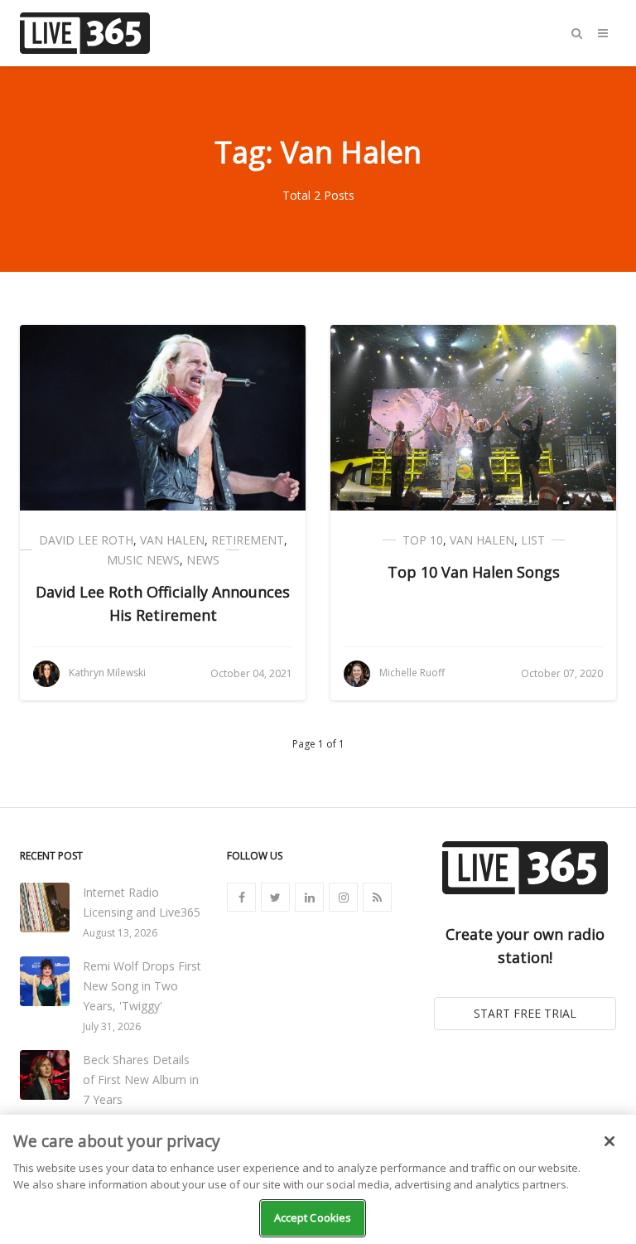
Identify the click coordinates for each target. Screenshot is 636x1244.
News (202, 560)
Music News (143, 560)
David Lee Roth (86, 540)
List (533, 540)
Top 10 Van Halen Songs (474, 572)
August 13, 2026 (120, 933)
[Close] (609, 1141)
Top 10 (422, 540)
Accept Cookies (313, 1217)
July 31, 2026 (112, 1026)
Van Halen (172, 540)
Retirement (247, 540)
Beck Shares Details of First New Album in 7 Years (141, 1079)
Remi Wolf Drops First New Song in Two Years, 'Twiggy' (142, 986)
